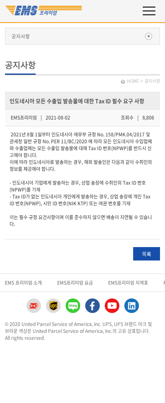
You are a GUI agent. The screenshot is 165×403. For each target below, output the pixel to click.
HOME (133, 81)
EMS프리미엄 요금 (75, 282)
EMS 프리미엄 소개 (23, 282)
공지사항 (21, 36)
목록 (146, 253)
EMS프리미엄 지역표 (128, 282)
